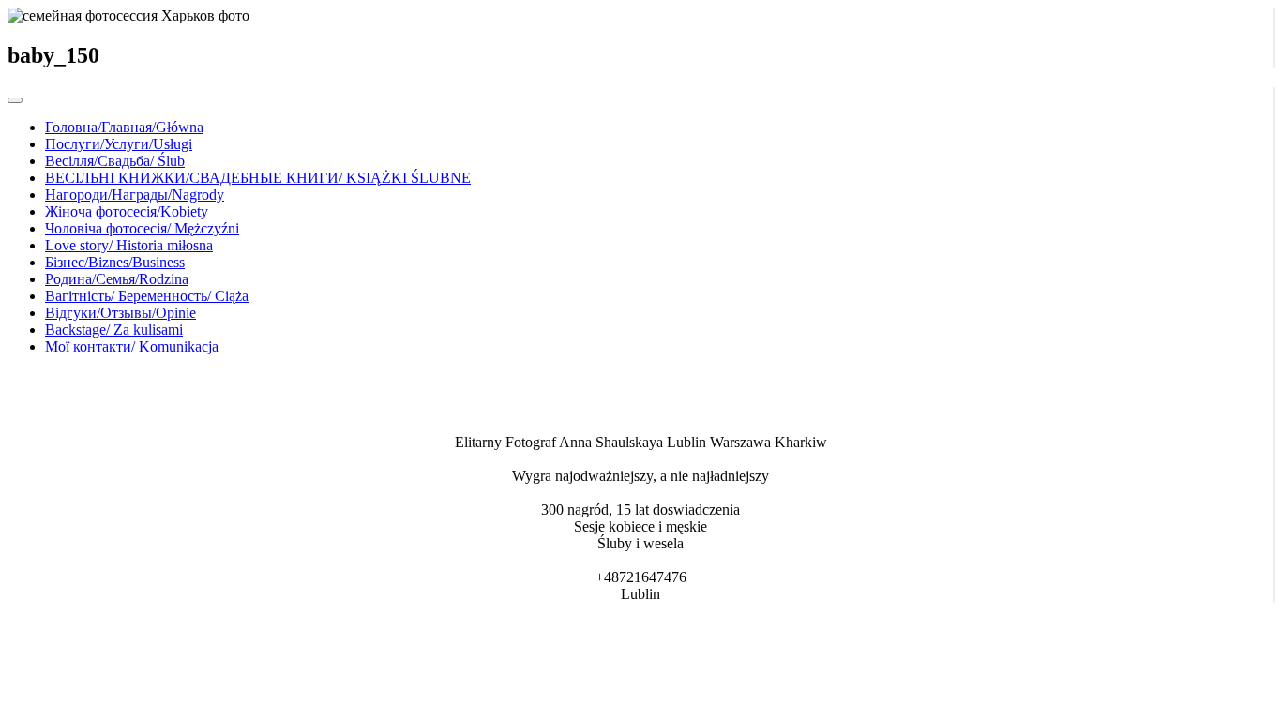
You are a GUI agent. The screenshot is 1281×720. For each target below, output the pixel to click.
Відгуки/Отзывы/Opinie (120, 313)
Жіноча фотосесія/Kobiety (126, 211)
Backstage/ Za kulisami (114, 330)
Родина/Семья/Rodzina (116, 279)
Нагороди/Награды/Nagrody (134, 194)
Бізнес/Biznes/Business (115, 262)
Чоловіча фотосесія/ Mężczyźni (142, 228)
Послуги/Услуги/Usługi (118, 144)
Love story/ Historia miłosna (129, 245)
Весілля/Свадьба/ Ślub (115, 161)
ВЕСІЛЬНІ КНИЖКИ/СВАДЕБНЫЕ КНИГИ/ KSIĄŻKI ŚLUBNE (258, 178)
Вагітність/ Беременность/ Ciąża (147, 296)
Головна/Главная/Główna (124, 127)
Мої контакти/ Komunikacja (132, 346)
